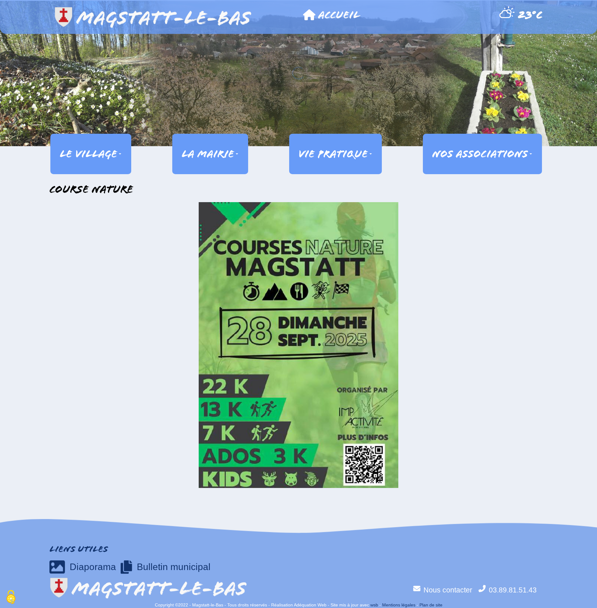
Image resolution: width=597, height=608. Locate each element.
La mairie (208, 154)
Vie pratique (333, 154)
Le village (88, 154)
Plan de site (430, 604)
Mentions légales (398, 604)
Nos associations (480, 154)
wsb (374, 604)
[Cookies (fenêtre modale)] (11, 597)
